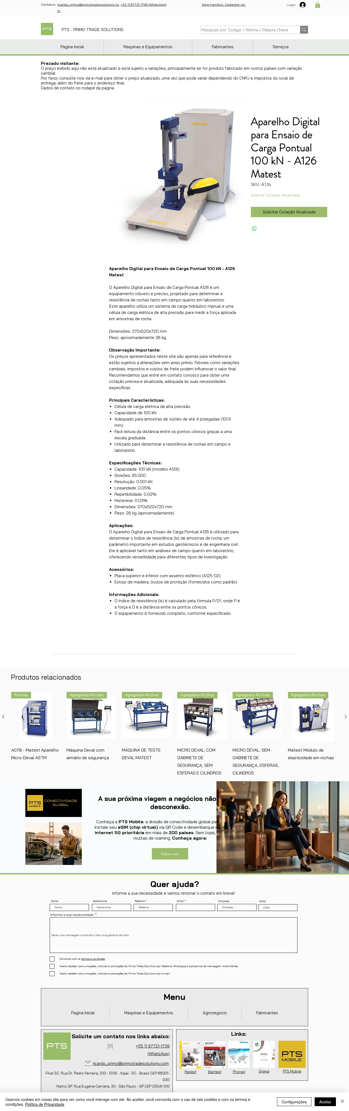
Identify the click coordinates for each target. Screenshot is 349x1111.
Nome (54, 901)
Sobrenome (100, 901)
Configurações (294, 1101)
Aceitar (325, 1101)
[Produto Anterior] (3, 716)
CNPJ (262, 901)
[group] (174, 734)
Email (180, 901)
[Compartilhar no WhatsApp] (254, 228)
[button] (317, 4)
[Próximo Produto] (345, 716)
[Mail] (88, 1063)
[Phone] (110, 1046)
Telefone (140, 901)
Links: (238, 1033)
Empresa (223, 901)
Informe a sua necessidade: (72, 914)
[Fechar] (342, 1102)
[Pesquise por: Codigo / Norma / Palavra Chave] (304, 30)
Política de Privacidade (44, 1104)
